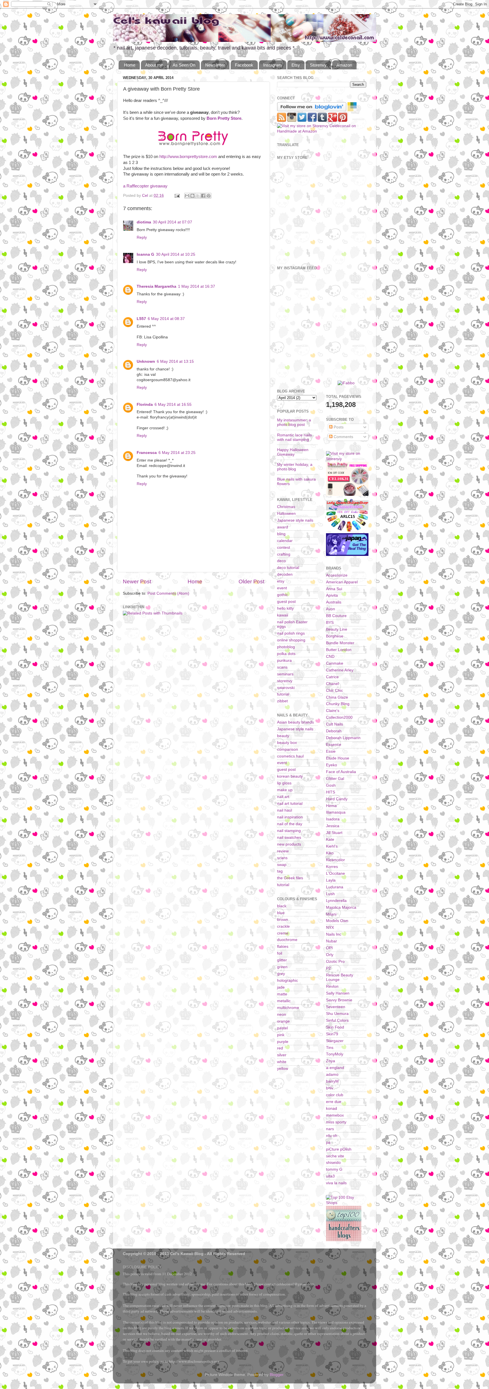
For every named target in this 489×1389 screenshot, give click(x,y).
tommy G (334, 1169)
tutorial (283, 694)
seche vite (335, 1156)
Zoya (330, 1061)
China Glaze (337, 697)
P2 (328, 968)
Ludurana (334, 887)
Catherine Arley (339, 670)
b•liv (329, 1088)
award (282, 527)
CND (330, 656)
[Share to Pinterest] (208, 196)
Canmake (334, 663)
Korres (332, 867)
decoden (285, 574)
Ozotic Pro (335, 961)
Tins (329, 1048)
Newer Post (137, 581)
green (282, 967)
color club (334, 1095)
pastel (282, 1028)
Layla (331, 880)
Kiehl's (332, 846)
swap (281, 865)
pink (280, 1035)
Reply (142, 237)
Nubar (331, 941)
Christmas (286, 507)
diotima (144, 222)
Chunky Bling (337, 704)
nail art (283, 797)
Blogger (276, 1375)
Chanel (332, 684)
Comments (343, 437)
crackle (283, 926)
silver (281, 1055)
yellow (282, 1068)
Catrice (332, 677)
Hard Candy (337, 799)
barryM (332, 1081)
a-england (335, 1068)
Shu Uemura (337, 1014)
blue (281, 913)
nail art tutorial (290, 803)
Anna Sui (334, 589)
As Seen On (184, 65)
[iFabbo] (346, 383)
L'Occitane (335, 873)
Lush (330, 894)
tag (280, 871)
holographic (287, 980)
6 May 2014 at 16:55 (173, 404)
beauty (283, 736)
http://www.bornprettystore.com (188, 156)
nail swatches (289, 837)
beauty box (287, 743)
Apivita (332, 595)
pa (328, 1142)
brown (282, 920)
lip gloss (284, 783)
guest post (286, 601)
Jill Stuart (334, 833)
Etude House (337, 758)
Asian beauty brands (295, 722)
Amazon (344, 65)
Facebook (244, 65)
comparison (287, 749)
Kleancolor (335, 860)
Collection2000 (339, 717)
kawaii (282, 615)
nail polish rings (291, 633)
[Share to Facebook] (203, 196)
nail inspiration (290, 817)
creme (282, 933)
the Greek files (290, 878)
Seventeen (335, 1007)
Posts (338, 427)
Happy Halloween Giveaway (292, 452)
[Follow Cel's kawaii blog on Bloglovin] (311, 110)
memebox (335, 1115)
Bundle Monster (340, 643)
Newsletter (215, 65)
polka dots (286, 654)
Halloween (286, 513)
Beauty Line (336, 629)
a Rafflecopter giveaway (145, 186)
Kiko (330, 853)
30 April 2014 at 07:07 (172, 222)
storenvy (284, 681)
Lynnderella (336, 901)
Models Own (337, 921)
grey (281, 974)
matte (282, 994)
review (283, 851)
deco (281, 561)
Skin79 (332, 1034)
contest (283, 547)
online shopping (291, 640)
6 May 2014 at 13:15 (175, 361)
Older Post (251, 581)
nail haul (284, 810)
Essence (333, 744)
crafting (283, 554)
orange (283, 1021)
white (281, 1062)
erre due (333, 1102)
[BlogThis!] (192, 196)
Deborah (334, 731)
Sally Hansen (337, 993)
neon (281, 1014)
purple (282, 1042)
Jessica (332, 826)
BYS (330, 622)
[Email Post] (177, 195)
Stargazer (335, 1041)
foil (279, 953)
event (282, 588)
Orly (329, 955)
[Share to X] (198, 196)
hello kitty (285, 608)
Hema (331, 806)
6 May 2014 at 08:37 (166, 319)
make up (285, 790)
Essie (331, 751)
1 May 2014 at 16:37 (196, 286)
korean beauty (290, 776)
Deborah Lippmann (343, 738)
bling (281, 534)
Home (129, 65)
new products (289, 844)
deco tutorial (288, 568)
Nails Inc (333, 934)
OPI (329, 948)
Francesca (147, 453)
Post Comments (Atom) (168, 593)
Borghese (334, 636)
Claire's (332, 711)
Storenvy (318, 65)
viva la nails (336, 1183)
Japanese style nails (295, 520)
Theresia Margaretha (156, 286)
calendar (285, 541)
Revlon (332, 986)
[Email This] (187, 196)
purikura (284, 660)
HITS (330, 792)
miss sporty (336, 1122)
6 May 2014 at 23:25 (177, 453)
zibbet (282, 701)
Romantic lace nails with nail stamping (294, 437)
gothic (282, 595)
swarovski (286, 688)
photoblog (286, 647)
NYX (330, 927)
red (280, 1048)
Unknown (146, 361)
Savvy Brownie (339, 1000)
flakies (282, 946)
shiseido (333, 1162)
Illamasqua (336, 812)
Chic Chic (334, 690)
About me (154, 65)
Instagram (272, 65)
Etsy (295, 65)
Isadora (333, 819)
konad (331, 1108)
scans (282, 667)
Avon (330, 609)
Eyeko (331, 765)
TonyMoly (334, 1054)
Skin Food (335, 1027)
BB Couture (336, 616)
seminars (285, 674)
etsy (280, 581)
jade (281, 987)
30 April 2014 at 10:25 (175, 254)
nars (330, 1129)
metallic (284, 1001)
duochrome (287, 940)
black (281, 906)
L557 (141, 319)
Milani (331, 914)
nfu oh (331, 1136)
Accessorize (337, 575)
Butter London (338, 650)
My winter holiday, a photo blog (294, 466)
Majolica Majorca (341, 907)
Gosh (331, 785)
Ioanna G (145, 254)
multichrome (288, 1008)
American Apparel (342, 582)
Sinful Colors (337, 1020)
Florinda (145, 404)
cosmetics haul (290, 756)
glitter (282, 960)
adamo (332, 1074)
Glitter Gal (335, 778)
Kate (330, 839)
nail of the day (289, 824)
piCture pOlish (338, 1149)
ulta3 (330, 1176)
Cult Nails (334, 724)
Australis (333, 602)
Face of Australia (341, 772)
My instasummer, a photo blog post (294, 422)
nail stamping (289, 831)
